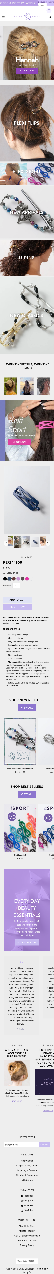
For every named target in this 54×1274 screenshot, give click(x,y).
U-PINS (27, 258)
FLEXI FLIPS (26, 123)
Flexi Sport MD (20, 855)
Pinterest (28, 1205)
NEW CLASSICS (26, 315)
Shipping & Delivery (27, 1170)
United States (25, 1261)
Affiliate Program (27, 1230)
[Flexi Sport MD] (20, 828)
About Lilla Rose (27, 1226)
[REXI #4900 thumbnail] (9, 541)
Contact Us (27, 1179)
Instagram (28, 1200)
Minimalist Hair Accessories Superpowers (16, 1053)
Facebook (28, 1195)
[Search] (50, 17)
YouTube (28, 1210)
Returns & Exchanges (27, 1175)
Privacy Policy (27, 1245)
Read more (28, 5)
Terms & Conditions (27, 1240)
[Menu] (3, 17)
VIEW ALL (27, 708)
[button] (22, 392)
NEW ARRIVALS (27, 212)
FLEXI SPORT (27, 172)
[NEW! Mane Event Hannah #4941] (20, 741)
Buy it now (17, 607)
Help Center (27, 1160)
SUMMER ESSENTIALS (27, 177)
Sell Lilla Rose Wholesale (27, 1235)
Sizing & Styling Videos (27, 1165)
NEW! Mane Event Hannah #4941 (20, 768)
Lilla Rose (26, 557)
